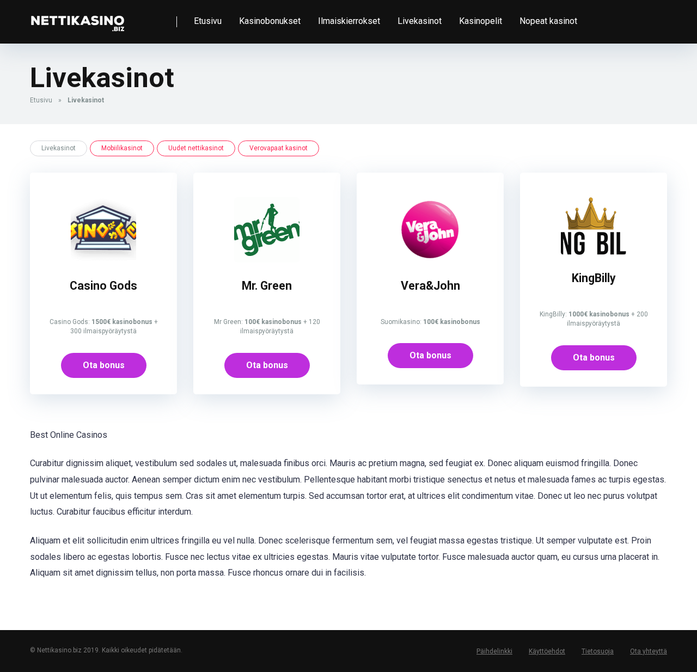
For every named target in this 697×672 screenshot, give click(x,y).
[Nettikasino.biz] (77, 18)
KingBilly (594, 278)
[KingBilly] (593, 252)
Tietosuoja (598, 651)
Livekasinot (420, 21)
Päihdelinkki (494, 651)
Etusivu (208, 21)
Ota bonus (104, 365)
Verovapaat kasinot (278, 148)
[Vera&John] (430, 259)
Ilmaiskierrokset (349, 21)
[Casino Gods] (103, 259)
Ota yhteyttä (648, 651)
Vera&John (430, 285)
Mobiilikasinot (122, 148)
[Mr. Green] (266, 259)
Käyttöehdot (547, 651)
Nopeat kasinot (548, 21)
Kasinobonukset (270, 21)
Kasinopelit (480, 21)
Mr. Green (267, 285)
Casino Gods (103, 285)
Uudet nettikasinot (196, 148)
